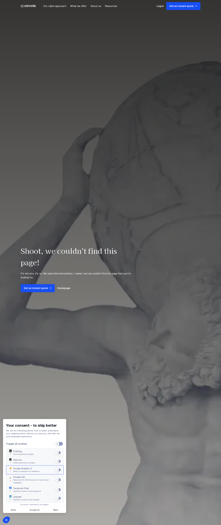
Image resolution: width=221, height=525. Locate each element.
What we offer (78, 6)
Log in (160, 6)
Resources (111, 6)
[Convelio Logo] (28, 6)
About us (96, 6)
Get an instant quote (181, 6)
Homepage (63, 288)
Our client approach (54, 6)
